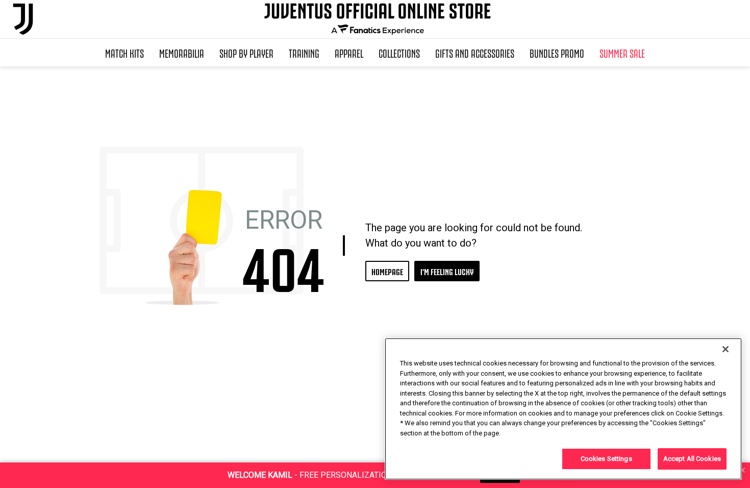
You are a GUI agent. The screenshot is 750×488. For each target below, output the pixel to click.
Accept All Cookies (692, 458)
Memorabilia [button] (181, 52)
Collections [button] (399, 52)
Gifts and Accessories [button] (474, 52)
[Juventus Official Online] (23, 19)
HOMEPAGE (387, 270)
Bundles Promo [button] (557, 52)
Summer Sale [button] (622, 52)
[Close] (725, 349)
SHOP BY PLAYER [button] (246, 52)
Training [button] (304, 52)
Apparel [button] (349, 52)
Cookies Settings (606, 458)
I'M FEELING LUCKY (446, 270)
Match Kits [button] (124, 52)
